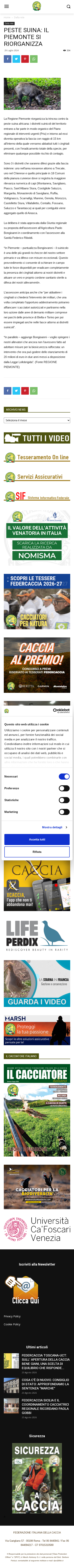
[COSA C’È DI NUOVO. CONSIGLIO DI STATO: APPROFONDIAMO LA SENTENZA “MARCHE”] (11, 1385)
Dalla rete (19, 17)
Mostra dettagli (52, 827)
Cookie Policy (12, 1324)
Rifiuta (37, 851)
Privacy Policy (12, 1316)
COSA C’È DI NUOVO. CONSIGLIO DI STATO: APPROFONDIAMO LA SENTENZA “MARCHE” (45, 1384)
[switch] (64, 788)
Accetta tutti (37, 839)
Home (7, 17)
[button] (68, 7)
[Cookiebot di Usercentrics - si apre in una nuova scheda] (53, 710)
